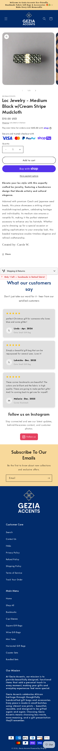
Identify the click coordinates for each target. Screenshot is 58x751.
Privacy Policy (12, 552)
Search (9, 532)
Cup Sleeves (12, 618)
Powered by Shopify (38, 748)
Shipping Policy (13, 566)
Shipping (5, 123)
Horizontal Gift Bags (16, 645)
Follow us (31, 436)
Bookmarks (11, 612)
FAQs (8, 545)
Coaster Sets (12, 652)
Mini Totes (11, 639)
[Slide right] (35, 90)
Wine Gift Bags (13, 632)
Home (9, 598)
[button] (6, 18)
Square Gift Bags (14, 625)
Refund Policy (12, 559)
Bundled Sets (12, 659)
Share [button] (8, 254)
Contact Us (11, 538)
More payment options (29, 176)
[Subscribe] (48, 478)
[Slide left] (22, 90)
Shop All (10, 605)
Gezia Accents (24, 748)
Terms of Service (14, 572)
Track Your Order (14, 579)
